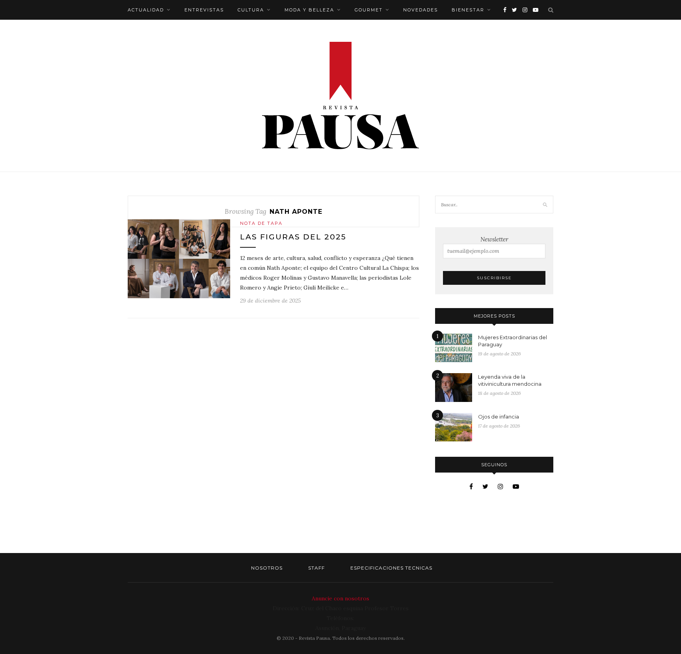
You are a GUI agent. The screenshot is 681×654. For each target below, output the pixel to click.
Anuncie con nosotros (340, 598)
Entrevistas (204, 10)
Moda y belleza (309, 10)
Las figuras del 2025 (293, 236)
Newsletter (494, 239)
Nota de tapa (261, 223)
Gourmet (369, 10)
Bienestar (468, 10)
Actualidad (146, 10)
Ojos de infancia (498, 416)
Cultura (251, 10)
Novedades (420, 10)
